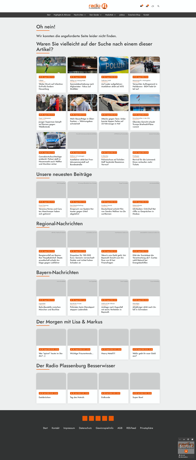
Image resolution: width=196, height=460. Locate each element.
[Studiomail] (51, 6)
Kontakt (146, 14)
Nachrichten (78, 14)
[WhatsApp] (38, 6)
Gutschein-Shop (134, 14)
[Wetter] (152, 6)
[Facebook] (42, 6)
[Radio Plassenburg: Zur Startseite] (98, 6)
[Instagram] (47, 6)
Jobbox (122, 14)
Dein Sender (94, 14)
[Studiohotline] (55, 6)
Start (48, 14)
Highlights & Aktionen (62, 14)
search (158, 6)
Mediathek (109, 14)
